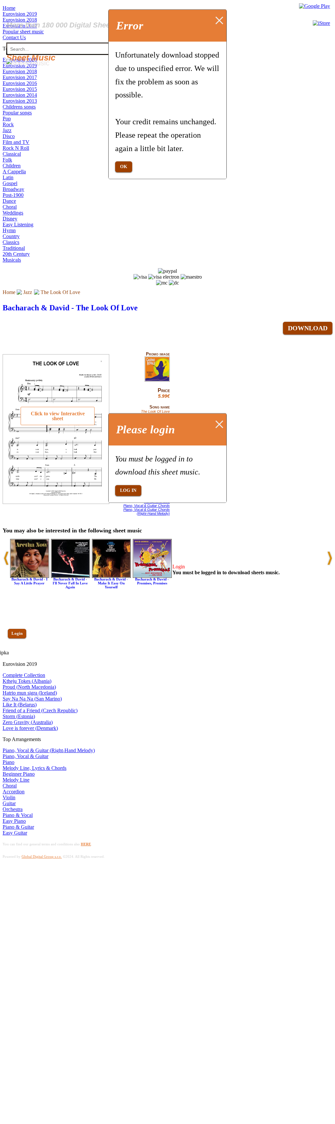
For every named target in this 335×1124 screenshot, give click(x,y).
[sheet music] (27, 63)
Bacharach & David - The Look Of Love (70, 307)
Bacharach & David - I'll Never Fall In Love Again (70, 583)
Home (9, 292)
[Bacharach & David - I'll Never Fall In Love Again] (70, 576)
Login (17, 633)
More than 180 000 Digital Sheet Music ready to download (102, 25)
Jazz (27, 292)
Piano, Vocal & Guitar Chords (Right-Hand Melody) (146, 511)
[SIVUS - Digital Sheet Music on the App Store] (321, 23)
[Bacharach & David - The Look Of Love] (157, 380)
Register (18, 652)
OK (123, 166)
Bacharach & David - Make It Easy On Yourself (111, 583)
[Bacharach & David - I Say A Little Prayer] (29, 576)
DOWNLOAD (307, 328)
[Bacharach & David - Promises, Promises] (152, 576)
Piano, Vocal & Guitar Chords (146, 506)
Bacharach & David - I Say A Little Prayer (29, 581)
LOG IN (128, 490)
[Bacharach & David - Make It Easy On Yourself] (111, 576)
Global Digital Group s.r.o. (42, 856)
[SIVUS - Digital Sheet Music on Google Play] (314, 6)
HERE (86, 844)
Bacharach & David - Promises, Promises (152, 581)
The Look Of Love (60, 292)
